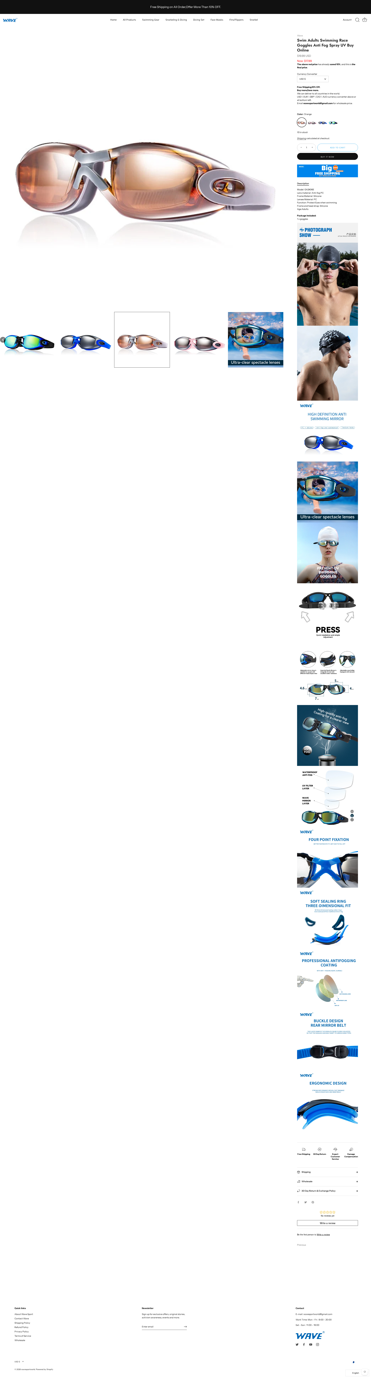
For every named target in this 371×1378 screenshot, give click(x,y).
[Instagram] (193, 713)
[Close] (214, 661)
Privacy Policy (21, 1331)
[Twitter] (177, 713)
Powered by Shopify (44, 1369)
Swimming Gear (150, 20)
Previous (301, 1244)
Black (333, 122)
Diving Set (198, 20)
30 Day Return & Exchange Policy (318, 1190)
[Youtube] (188, 713)
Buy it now (327, 157)
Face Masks (217, 20)
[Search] (357, 20)
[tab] (304, 183)
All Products (129, 20)
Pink (312, 122)
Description (303, 183)
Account (347, 20)
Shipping (301, 138)
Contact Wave (21, 1318)
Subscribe (185, 705)
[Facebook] (182, 713)
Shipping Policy (22, 1322)
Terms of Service (22, 1336)
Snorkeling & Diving (176, 20)
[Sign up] (185, 1326)
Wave (300, 35)
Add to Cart (337, 147)
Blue (322, 122)
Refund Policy (21, 1327)
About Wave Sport (23, 1314)
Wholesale (306, 1181)
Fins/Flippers (236, 20)
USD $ (17, 1362)
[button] (3, 340)
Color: (304, 114)
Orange (301, 122)
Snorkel (254, 20)
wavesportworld (28, 1369)
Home (113, 20)
